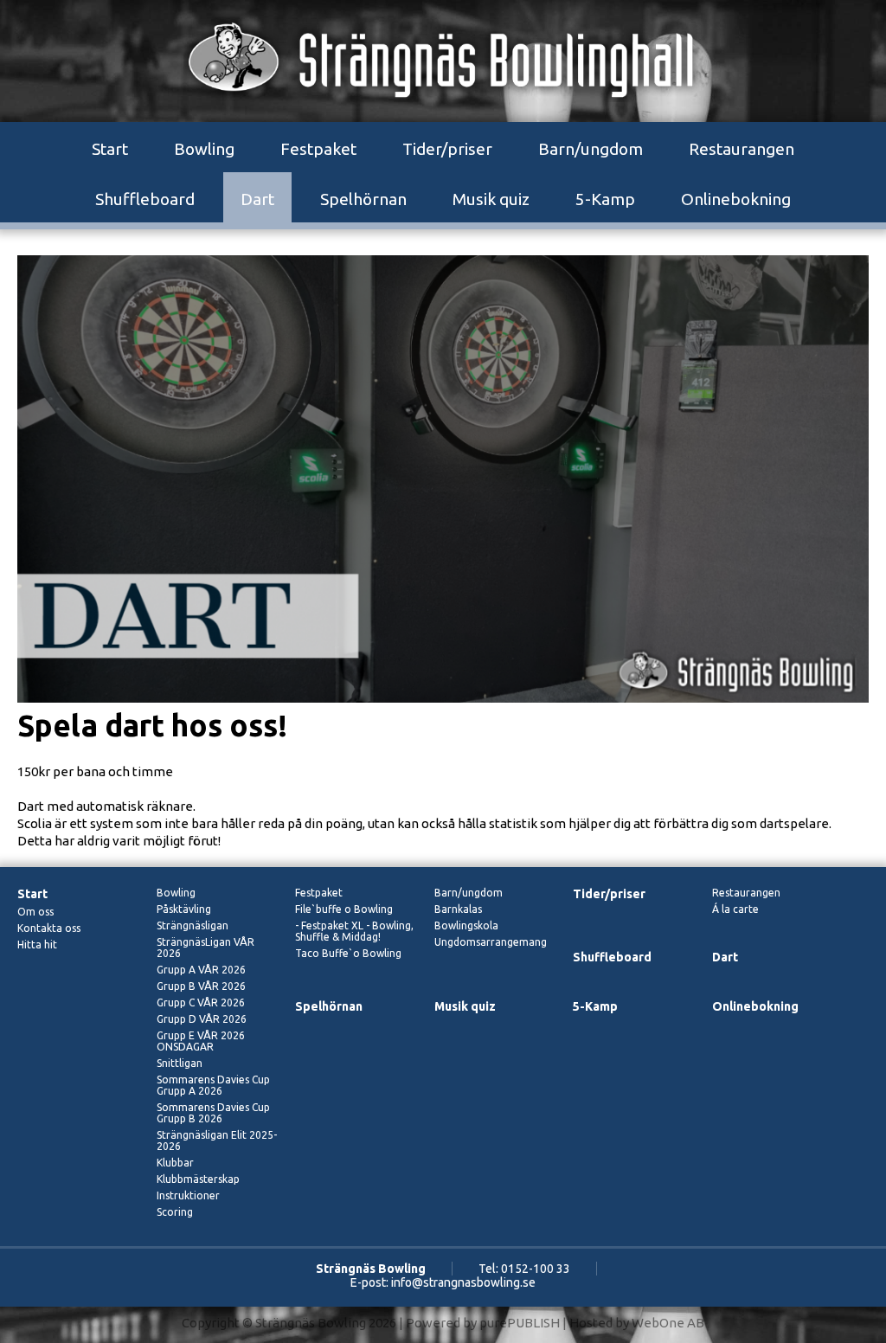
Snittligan (179, 1063)
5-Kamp (605, 199)
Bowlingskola (466, 925)
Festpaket (318, 148)
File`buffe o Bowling (344, 909)
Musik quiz (491, 199)
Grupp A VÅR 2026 (201, 969)
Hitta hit (37, 944)
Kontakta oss (48, 928)
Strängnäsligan (192, 925)
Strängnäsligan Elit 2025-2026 (217, 1140)
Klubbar (175, 1162)
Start (110, 148)
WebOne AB (668, 1322)
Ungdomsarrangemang (490, 942)
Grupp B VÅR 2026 (201, 986)
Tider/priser (447, 148)
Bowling (204, 148)
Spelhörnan (363, 199)
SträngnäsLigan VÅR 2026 (205, 947)
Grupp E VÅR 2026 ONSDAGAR (201, 1041)
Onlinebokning (736, 199)
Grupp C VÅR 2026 (201, 1002)
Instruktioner (188, 1195)
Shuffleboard (145, 199)
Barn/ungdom (590, 148)
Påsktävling (184, 909)
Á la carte (735, 909)
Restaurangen (741, 148)
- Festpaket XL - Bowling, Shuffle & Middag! (354, 931)
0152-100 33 (535, 1269)
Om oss (35, 911)
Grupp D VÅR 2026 (202, 1019)
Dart (257, 199)
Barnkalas (458, 909)
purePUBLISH (519, 1322)
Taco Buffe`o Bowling (348, 953)
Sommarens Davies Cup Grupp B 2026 (213, 1113)
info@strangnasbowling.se (463, 1282)
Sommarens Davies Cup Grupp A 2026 (213, 1085)
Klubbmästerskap (198, 1179)
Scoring (175, 1212)
